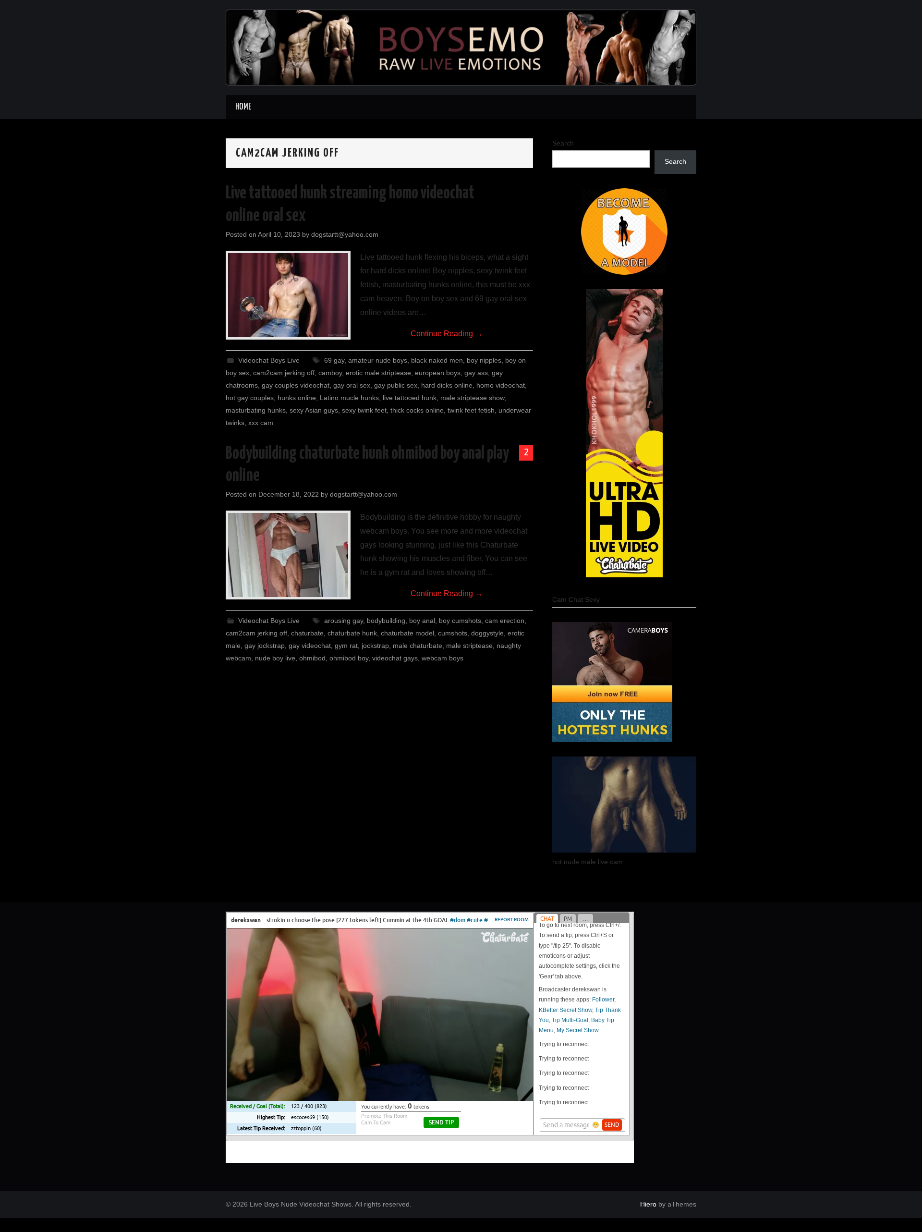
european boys (438, 373)
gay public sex (395, 385)
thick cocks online (417, 410)
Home (243, 107)
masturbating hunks (256, 410)
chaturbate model (407, 633)
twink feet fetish (471, 410)
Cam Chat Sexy (576, 599)
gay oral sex (351, 385)
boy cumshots (460, 620)
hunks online (297, 398)
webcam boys (442, 658)
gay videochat (310, 645)
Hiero (648, 1204)
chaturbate (307, 633)
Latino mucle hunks (349, 398)
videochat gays (395, 658)
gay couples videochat (295, 385)
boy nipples (484, 360)
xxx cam (260, 423)
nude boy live (275, 658)
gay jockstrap (264, 645)
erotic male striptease (378, 373)
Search (563, 143)
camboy (330, 373)
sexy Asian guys (314, 410)
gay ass (476, 373)
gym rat (346, 645)
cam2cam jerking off (284, 373)
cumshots (452, 633)
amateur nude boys (377, 360)
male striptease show (472, 398)
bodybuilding (386, 620)
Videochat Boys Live (269, 360)
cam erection (504, 620)
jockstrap (375, 645)
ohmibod (312, 658)
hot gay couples (250, 398)
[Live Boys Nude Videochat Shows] (461, 47)
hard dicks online (447, 385)
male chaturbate (417, 645)
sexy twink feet (364, 410)
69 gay (334, 360)
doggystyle (487, 633)
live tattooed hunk (410, 398)
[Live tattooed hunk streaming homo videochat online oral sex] (288, 295)
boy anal (422, 620)
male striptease (469, 645)
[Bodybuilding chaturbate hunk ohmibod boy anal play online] (288, 555)
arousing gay (343, 620)
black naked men (437, 360)
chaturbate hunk (352, 633)
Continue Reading (447, 333)
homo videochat (500, 385)
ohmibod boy (348, 658)
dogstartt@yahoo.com (344, 234)
